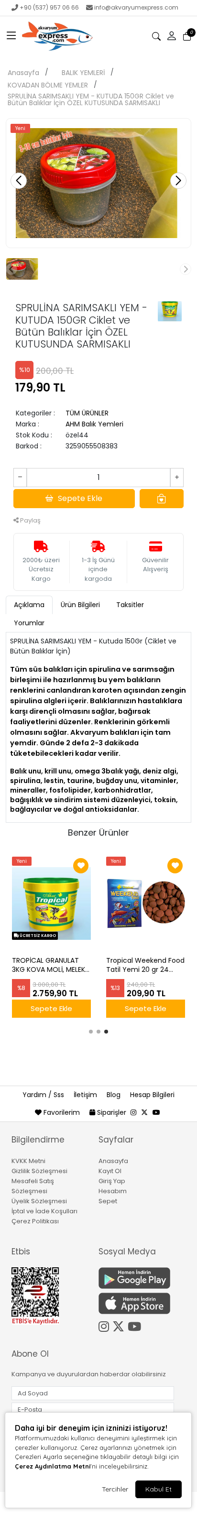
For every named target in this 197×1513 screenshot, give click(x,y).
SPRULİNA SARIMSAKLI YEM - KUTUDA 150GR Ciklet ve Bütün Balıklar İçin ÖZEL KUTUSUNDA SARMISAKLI (91, 99)
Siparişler (111, 1112)
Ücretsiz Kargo (37, 935)
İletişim (86, 1094)
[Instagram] (105, 1325)
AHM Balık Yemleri (94, 424)
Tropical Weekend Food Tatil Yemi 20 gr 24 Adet (145, 965)
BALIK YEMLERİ (83, 72)
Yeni (20, 128)
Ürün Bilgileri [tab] (80, 605)
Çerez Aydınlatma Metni (52, 1466)
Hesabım (112, 1191)
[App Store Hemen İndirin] (136, 1303)
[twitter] (144, 1112)
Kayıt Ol (109, 1171)
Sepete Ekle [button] (80, 498)
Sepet (107, 1201)
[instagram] (133, 1112)
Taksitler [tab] (130, 605)
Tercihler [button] (115, 1489)
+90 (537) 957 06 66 (49, 7)
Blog (114, 1094)
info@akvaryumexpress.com (136, 7)
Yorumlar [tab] (29, 623)
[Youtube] (136, 1325)
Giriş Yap (111, 1181)
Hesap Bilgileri (152, 1094)
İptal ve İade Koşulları (44, 1211)
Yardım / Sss (44, 1094)
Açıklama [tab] (29, 605)
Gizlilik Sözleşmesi (39, 1171)
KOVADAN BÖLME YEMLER (48, 85)
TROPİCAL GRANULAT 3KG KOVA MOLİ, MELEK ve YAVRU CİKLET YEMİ (48, 965)
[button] (11, 36)
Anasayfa (23, 72)
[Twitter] (120, 1325)
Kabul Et (158, 1489)
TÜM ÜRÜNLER (87, 413)
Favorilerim (62, 1112)
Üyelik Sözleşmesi (39, 1201)
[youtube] (156, 1112)
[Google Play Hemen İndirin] (136, 1278)
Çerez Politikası (35, 1221)
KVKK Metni (28, 1160)
